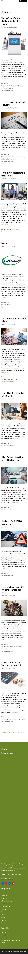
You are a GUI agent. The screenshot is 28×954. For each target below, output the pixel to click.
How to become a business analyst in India (13, 320)
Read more (4, 79)
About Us (4, 932)
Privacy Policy (5, 938)
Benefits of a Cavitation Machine (13, 86)
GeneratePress (22, 951)
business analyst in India (11, 379)
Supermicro (5, 243)
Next (22, 732)
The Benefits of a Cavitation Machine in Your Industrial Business (11, 21)
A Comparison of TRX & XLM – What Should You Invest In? (12, 664)
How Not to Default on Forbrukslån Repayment (13, 103)
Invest (23, 719)
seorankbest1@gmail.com (13, 874)
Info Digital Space (6, 864)
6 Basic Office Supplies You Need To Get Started (13, 394)
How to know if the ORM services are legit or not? (13, 174)
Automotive (4, 893)
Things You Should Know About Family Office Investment (12, 458)
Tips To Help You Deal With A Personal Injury (11, 522)
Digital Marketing (14, 229)
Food (2, 915)
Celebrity (4, 898)
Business (6, 83)
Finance (3, 912)
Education (4, 904)
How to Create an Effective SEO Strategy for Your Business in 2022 (12, 589)
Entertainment (5, 906)
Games (3, 917)
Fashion (3, 909)
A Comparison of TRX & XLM (12, 719)
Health (3, 923)
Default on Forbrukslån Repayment (14, 157)
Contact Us (4, 935)
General (3, 920)
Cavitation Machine (7, 88)
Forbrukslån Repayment (8, 159)
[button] (21, 1)
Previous (4, 732)
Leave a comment (9, 90)
